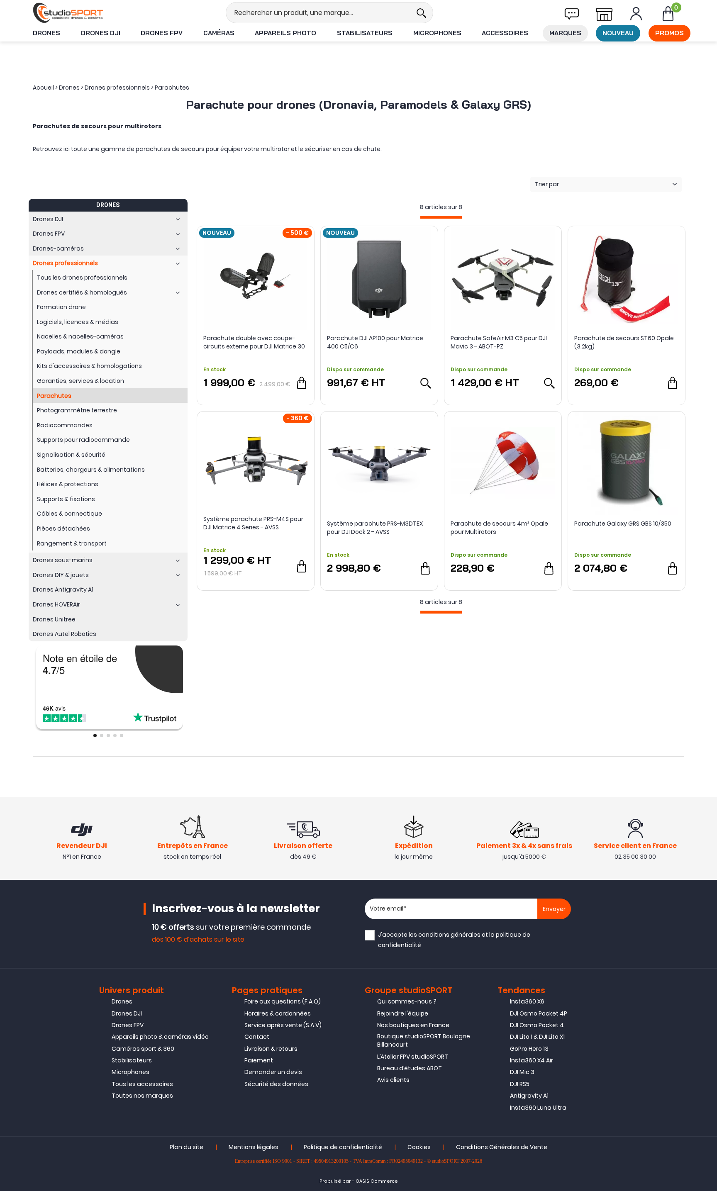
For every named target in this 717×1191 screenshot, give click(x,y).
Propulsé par (335, 1181)
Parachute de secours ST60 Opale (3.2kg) (624, 342)
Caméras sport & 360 (143, 1049)
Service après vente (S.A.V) (283, 1025)
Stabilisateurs (365, 33)
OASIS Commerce (377, 1181)
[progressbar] (441, 217)
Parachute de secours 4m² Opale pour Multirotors (499, 527)
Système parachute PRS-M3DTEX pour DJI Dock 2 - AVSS (375, 527)
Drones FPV (162, 33)
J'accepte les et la (454, 939)
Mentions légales (253, 1147)
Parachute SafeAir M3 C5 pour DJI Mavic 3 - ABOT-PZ (499, 342)
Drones (46, 33)
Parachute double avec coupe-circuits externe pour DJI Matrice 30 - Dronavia (254, 342)
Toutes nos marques (142, 1095)
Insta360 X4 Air (531, 1060)
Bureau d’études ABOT (409, 1068)
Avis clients (393, 1080)
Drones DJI (100, 33)
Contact (256, 1037)
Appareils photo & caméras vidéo (160, 1037)
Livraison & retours (271, 1049)
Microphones (437, 33)
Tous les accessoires (142, 1084)
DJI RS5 (519, 1084)
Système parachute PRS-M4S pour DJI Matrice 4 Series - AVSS (253, 523)
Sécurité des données (276, 1084)
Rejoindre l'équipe (402, 1013)
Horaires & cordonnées (277, 1013)
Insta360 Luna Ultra (538, 1107)
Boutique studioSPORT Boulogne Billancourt (423, 1040)
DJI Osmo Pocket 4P (538, 1013)
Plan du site (186, 1147)
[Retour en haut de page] (706, 825)
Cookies (419, 1147)
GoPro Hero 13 (529, 1049)
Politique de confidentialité (343, 1147)
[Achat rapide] (301, 383)
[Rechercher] (421, 13)
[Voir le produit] (425, 383)
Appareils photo (285, 33)
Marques (565, 33)
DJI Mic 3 (522, 1072)
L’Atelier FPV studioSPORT (412, 1056)
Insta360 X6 (527, 1001)
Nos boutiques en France (413, 1025)
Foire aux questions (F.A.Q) (282, 1001)
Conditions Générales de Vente (501, 1147)
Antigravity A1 (529, 1095)
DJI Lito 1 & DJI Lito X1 (537, 1037)
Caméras (218, 33)
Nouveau (618, 33)
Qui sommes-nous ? (407, 1001)
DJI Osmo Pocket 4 (537, 1025)
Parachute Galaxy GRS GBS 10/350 (622, 523)
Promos (669, 33)
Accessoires (505, 33)
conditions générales (449, 934)
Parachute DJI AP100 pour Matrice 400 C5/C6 (375, 342)
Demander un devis (273, 1072)
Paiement (258, 1060)
